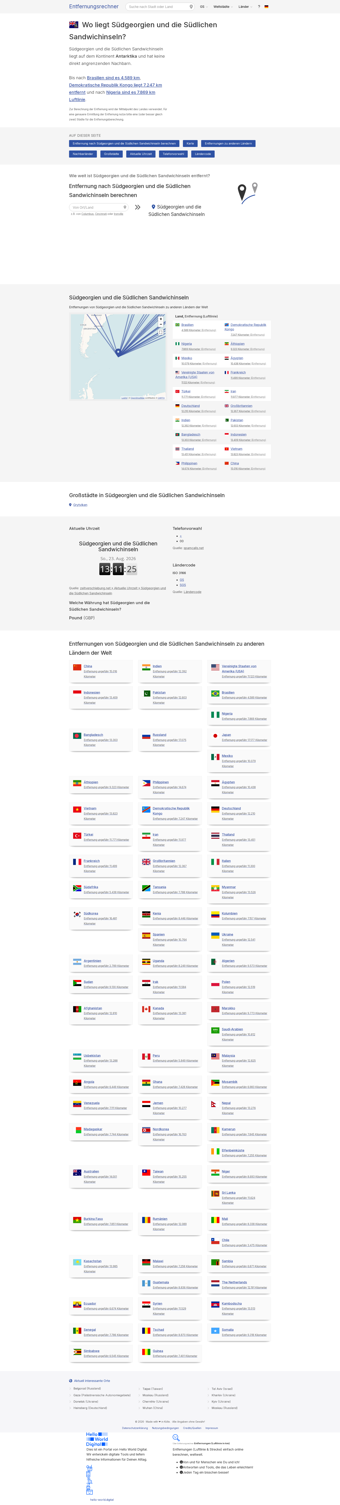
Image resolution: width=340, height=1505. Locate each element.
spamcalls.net (194, 548)
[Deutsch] (266, 6)
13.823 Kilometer (248, 454)
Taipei (152, 1389)
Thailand (187, 449)
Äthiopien (238, 344)
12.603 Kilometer (248, 425)
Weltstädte (221, 6)
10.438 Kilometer (248, 363)
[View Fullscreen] (160, 332)
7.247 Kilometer (248, 334)
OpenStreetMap (137, 397)
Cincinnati (101, 214)
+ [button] (161, 319)
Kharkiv (223, 1395)
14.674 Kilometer (199, 468)
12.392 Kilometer (199, 425)
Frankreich (238, 372)
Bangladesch (190, 434)
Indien (185, 420)
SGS (183, 585)
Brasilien (187, 325)
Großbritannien (241, 406)
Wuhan (152, 1408)
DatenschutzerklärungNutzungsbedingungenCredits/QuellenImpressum (170, 1427)
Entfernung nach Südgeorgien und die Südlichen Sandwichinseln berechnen (124, 143)
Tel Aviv (222, 1389)
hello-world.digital (102, 1499)
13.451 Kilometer (199, 454)
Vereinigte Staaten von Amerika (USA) (194, 375)
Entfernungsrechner (94, 6)
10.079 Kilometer (199, 363)
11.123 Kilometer (198, 382)
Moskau (155, 1395)
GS (202, 6)
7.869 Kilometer (199, 349)
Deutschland (190, 406)
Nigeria (186, 344)
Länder (244, 6)
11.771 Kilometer (199, 396)
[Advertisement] (222, 70)
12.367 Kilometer (248, 411)
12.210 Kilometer (199, 411)
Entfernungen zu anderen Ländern (228, 143)
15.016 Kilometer (248, 468)
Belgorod (87, 1388)
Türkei (185, 391)
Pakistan (237, 420)
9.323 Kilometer (248, 349)
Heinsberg (90, 1408)
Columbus (87, 214)
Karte (190, 143)
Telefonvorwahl (173, 154)
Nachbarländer (83, 154)
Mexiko (186, 358)
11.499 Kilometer (248, 377)
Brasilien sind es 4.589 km (113, 77)
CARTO (161, 397)
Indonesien (238, 434)
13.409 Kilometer (248, 439)
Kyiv (221, 1401)
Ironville (118, 214)
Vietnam (236, 449)
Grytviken (80, 505)
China (235, 463)
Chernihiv (155, 1401)
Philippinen (189, 463)
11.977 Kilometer (248, 396)
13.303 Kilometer (199, 439)
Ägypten (237, 358)
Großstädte (111, 154)
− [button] (161, 324)
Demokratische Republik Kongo (245, 327)
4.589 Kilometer (199, 330)
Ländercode (203, 154)
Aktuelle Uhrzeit (141, 154)
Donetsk (85, 1401)
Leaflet (124, 397)
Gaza (102, 1395)
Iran (233, 391)
